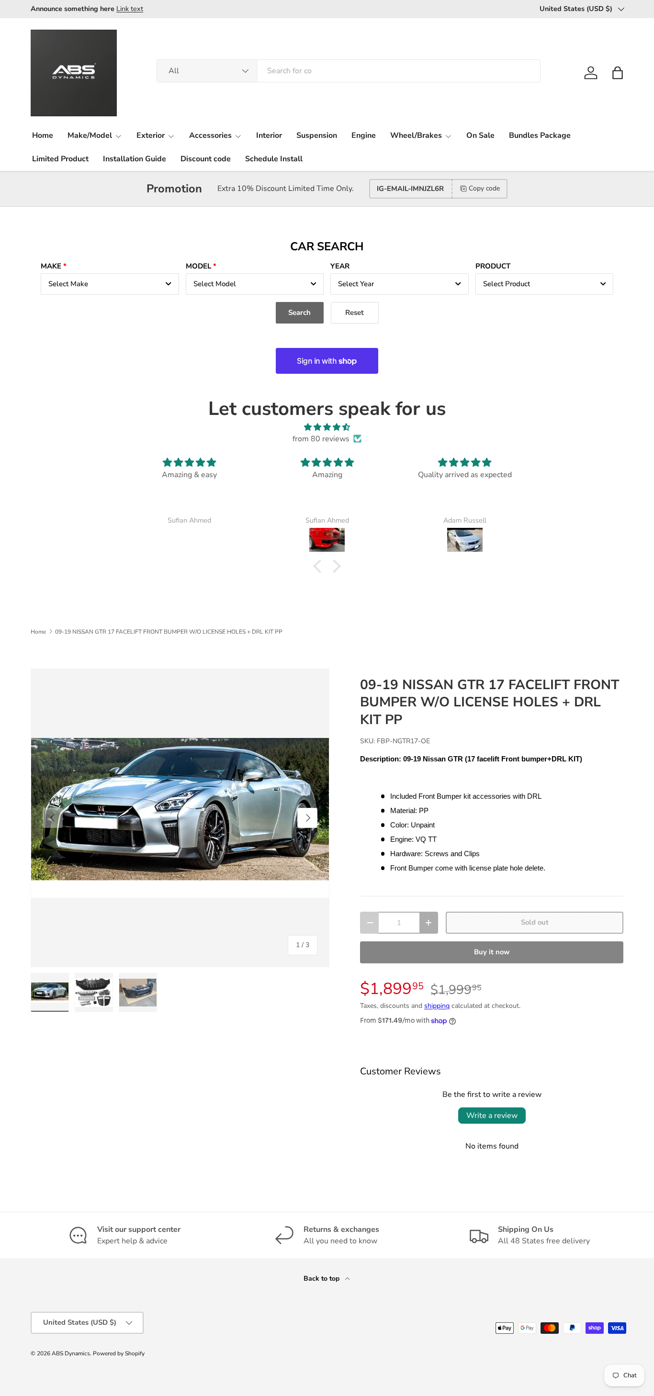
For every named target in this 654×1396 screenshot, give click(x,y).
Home (42, 135)
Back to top (322, 1278)
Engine (363, 135)
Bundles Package (540, 135)
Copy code (484, 188)
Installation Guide (134, 159)
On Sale (480, 135)
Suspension (316, 135)
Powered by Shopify (119, 1353)
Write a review (492, 1115)
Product (492, 266)
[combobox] (349, 71)
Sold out (535, 922)
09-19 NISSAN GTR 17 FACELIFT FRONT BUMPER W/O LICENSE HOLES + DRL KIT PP (168, 632)
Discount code (205, 159)
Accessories (210, 135)
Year (340, 266)
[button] (617, 72)
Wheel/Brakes (416, 135)
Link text (129, 8)
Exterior (150, 135)
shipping (437, 1005)
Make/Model (90, 135)
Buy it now (492, 952)
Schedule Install (274, 159)
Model (198, 266)
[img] (327, 427)
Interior (269, 135)
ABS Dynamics (71, 1353)
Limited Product (60, 159)
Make (51, 266)
